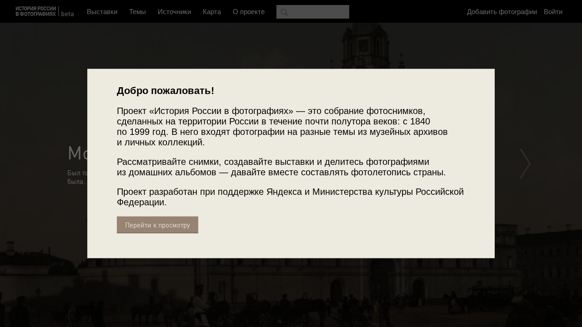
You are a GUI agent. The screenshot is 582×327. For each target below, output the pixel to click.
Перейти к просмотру (157, 225)
